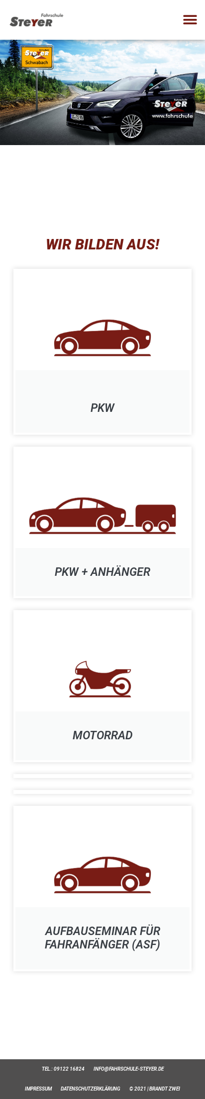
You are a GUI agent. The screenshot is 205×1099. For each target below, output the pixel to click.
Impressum (38, 1089)
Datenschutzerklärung (90, 1089)
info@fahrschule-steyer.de (129, 1069)
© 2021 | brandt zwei (154, 1089)
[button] (190, 20)
